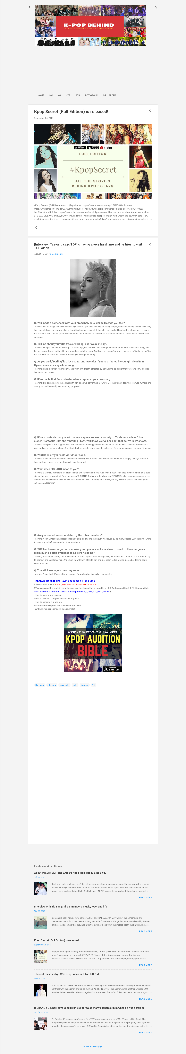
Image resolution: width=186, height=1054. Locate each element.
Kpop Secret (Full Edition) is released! (71, 111)
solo (75, 685)
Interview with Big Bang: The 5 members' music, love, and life (70, 906)
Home (41, 95)
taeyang (84, 685)
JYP (68, 95)
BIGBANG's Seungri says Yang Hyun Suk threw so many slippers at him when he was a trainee (89, 1007)
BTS (78, 95)
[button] (150, 111)
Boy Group (91, 95)
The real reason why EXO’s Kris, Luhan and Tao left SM (66, 974)
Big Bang (39, 685)
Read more (145, 897)
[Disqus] (93, 725)
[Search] (156, 7)
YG (59, 95)
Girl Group (109, 95)
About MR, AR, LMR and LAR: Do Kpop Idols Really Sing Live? (70, 872)
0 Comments (56, 254)
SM (51, 95)
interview (52, 685)
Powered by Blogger (93, 1046)
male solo (64, 685)
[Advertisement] (76, 68)
